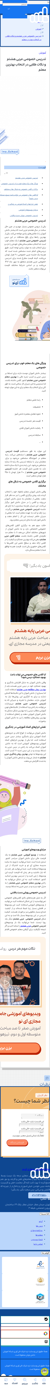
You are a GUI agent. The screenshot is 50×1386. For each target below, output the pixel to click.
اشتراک (15, 1383)
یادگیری (35, 1383)
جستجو (25, 1383)
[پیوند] (39, 22)
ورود (6, 1383)
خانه (44, 1383)
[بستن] (26, 14)
